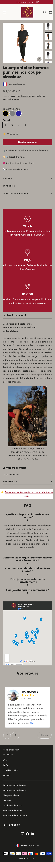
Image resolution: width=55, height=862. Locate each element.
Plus (34, 727)
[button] (27, 315)
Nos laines (8, 759)
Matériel (8, 178)
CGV (5, 763)
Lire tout (42, 739)
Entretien (9, 186)
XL (25, 125)
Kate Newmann (29, 696)
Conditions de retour (12, 809)
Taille (6, 120)
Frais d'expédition (23, 96)
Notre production (11, 753)
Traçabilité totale (17, 156)
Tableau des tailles (15, 193)
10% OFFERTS (11, 829)
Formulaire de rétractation (15, 819)
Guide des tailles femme (14, 789)
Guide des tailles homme (14, 794)
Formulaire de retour (12, 814)
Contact (6, 779)
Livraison (7, 804)
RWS (5, 367)
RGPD (5, 769)
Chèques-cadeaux (11, 799)
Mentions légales (11, 774)
